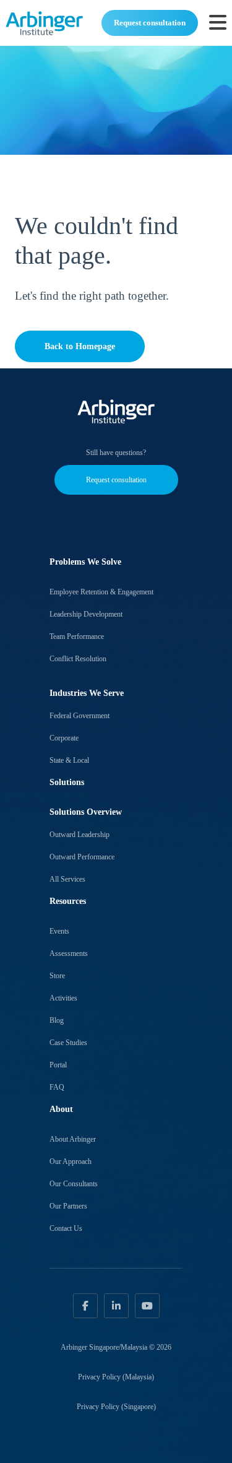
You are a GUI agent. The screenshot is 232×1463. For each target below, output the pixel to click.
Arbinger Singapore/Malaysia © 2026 (116, 1347)
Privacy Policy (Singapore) (116, 1406)
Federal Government (79, 715)
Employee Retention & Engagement (101, 592)
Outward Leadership (79, 834)
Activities (63, 998)
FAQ (56, 1087)
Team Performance (76, 636)
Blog (56, 1020)
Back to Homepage (80, 346)
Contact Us (65, 1228)
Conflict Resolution (77, 658)
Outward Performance (81, 857)
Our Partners (68, 1206)
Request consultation (150, 22)
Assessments (68, 953)
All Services (67, 879)
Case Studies (68, 1042)
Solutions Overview (85, 812)
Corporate (64, 738)
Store (57, 975)
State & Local (69, 760)
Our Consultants (73, 1183)
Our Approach (70, 1161)
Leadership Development (85, 614)
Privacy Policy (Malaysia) (116, 1377)
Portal (58, 1065)
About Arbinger (72, 1139)
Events (59, 931)
